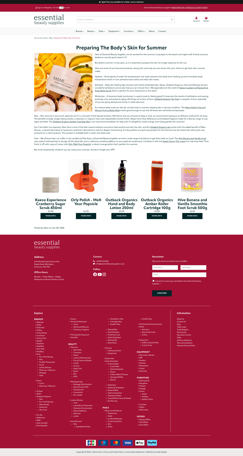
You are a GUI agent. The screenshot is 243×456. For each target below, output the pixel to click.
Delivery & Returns (184, 340)
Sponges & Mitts (116, 377)
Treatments (112, 413)
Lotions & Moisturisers (82, 358)
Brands (80, 31)
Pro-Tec (40, 415)
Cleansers (77, 353)
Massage (42, 373)
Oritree (40, 391)
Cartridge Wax (116, 322)
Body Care (77, 369)
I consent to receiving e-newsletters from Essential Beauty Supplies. (176, 282)
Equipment (114, 31)
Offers (141, 31)
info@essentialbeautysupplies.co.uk (110, 264)
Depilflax (40, 346)
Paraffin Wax (115, 324)
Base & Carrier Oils (80, 387)
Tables (141, 407)
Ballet (39, 325)
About (152, 31)
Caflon (39, 330)
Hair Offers (143, 425)
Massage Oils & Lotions (82, 384)
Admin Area (97, 452)
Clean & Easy (42, 333)
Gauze (112, 372)
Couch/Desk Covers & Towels (119, 398)
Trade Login (181, 327)
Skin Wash (77, 350)
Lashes (76, 416)
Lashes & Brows (45, 368)
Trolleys (142, 386)
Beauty (91, 31)
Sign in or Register (44, 8)
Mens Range (44, 405)
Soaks (110, 416)
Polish (141, 327)
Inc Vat (67, 8)
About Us (180, 319)
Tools (41, 376)
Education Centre (184, 335)
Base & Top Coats (148, 332)
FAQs (179, 338)
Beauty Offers (144, 420)
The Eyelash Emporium (80, 335)
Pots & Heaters (113, 332)
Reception (143, 383)
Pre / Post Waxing (46, 357)
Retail (75, 371)
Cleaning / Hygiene (81, 330)
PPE (140, 358)
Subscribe (162, 293)
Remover (77, 414)
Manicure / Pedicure (47, 370)
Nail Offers (143, 422)
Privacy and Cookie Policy (113, 452)
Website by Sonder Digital (156, 452)
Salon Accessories (115, 393)
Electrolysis (112, 343)
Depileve (40, 344)
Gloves (113, 380)
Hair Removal (76, 421)
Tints (75, 403)
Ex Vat (56, 8)
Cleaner (142, 363)
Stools (144, 394)
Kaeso (39, 381)
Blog (179, 324)
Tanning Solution (114, 351)
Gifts (75, 377)
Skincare (74, 347)
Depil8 (39, 341)
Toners (76, 355)
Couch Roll (114, 367)
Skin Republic (42, 426)
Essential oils (78, 390)
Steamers (143, 371)
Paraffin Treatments (47, 362)
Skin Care (43, 410)
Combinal (41, 336)
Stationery (112, 385)
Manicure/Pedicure (81, 327)
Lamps (142, 368)
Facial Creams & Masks (82, 361)
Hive (38, 354)
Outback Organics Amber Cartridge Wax (71, 122)
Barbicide (40, 328)
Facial (41, 365)
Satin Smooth (42, 423)
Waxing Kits (112, 340)
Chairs (142, 391)
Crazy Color (41, 338)
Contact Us (181, 322)
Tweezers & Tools (114, 396)
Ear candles (77, 395)
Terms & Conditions (185, 343)
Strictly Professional (79, 322)
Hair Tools (41, 349)
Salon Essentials (111, 361)
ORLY (39, 394)
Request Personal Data (186, 346)
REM (38, 420)
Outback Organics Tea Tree (166, 99)
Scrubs (76, 363)
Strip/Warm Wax (116, 319)
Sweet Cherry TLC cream (174, 142)
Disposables (112, 330)
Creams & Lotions (115, 421)
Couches (142, 405)
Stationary (43, 407)
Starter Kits (109, 359)
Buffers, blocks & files (150, 343)
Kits (74, 374)
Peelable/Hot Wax (83, 427)
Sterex (73, 319)
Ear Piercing (112, 401)
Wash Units (143, 410)
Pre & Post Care (114, 335)
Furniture (129, 31)
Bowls (110, 427)
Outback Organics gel (160, 127)
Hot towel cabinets (146, 355)
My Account (181, 332)
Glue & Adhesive (80, 411)
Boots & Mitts (113, 390)
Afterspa (40, 322)
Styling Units (144, 381)
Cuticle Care (147, 345)
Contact (162, 31)
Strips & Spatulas (114, 338)
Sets (109, 424)
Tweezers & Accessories (82, 408)
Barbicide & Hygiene (116, 388)
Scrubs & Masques (115, 419)
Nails (102, 31)
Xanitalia (74, 338)
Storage (142, 389)
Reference (41, 418)
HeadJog (40, 352)
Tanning (108, 348)
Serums (76, 366)
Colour (144, 335)
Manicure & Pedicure (113, 411)
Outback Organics (44, 397)
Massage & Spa (77, 382)
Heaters (142, 360)
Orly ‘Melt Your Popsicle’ (80, 144)
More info (51, 216)
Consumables (113, 364)
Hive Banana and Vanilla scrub (192, 139)
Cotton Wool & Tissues (119, 375)
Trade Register (182, 330)
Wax (41, 360)
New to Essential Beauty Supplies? (176, 8)
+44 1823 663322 (102, 261)
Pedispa (145, 397)
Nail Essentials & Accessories (150, 324)
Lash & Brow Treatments (82, 406)
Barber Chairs (147, 399)
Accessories (78, 392)
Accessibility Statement (135, 452)
